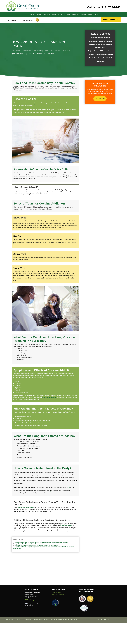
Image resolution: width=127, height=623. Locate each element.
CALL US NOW (100, 98)
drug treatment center (49, 397)
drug (68, 487)
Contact (96, 14)
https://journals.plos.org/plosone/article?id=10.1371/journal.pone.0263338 (37, 545)
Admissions (39, 14)
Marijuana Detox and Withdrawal (100, 37)
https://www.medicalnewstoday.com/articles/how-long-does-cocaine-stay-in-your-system (41, 542)
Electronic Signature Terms (69, 619)
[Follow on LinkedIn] (101, 619)
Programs (60, 14)
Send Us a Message (58, 594)
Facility (54, 14)
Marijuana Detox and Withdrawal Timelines (100, 51)
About (30, 14)
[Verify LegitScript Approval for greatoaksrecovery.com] (55, 605)
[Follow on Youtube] (105, 619)
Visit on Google (30, 600)
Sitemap (46, 619)
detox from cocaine (66, 525)
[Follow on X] (108, 619)
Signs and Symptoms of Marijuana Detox (100, 54)
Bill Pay (90, 14)
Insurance (47, 14)
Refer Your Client (110, 19)
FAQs (68, 14)
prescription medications (26, 507)
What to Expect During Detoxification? (100, 58)
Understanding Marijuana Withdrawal (100, 41)
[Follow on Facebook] (98, 619)
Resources (100, 61)
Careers (83, 14)
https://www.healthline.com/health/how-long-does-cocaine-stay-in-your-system (38, 544)
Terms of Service (55, 619)
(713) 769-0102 (111, 7)
